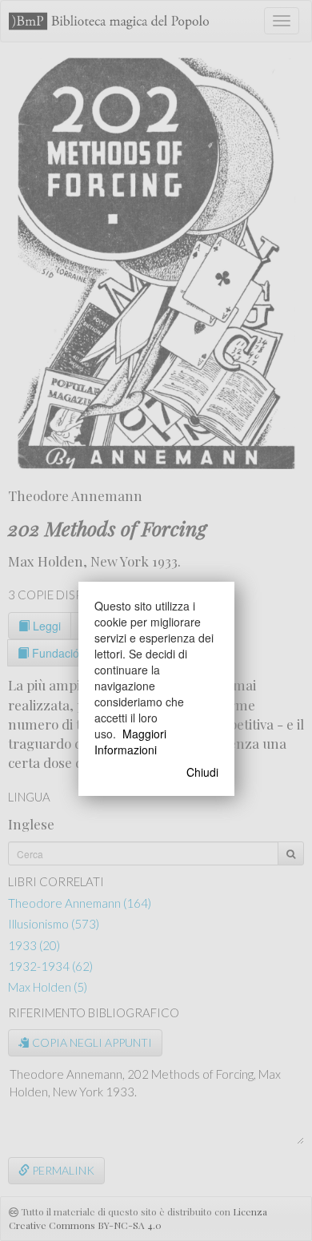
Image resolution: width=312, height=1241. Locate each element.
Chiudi (202, 772)
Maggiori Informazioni (130, 742)
